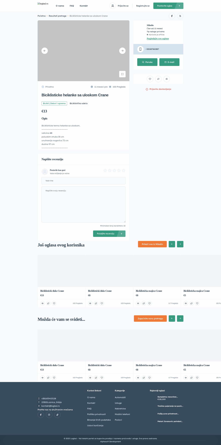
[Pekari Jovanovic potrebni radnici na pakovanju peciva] (153, 421)
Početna (42, 16)
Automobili (120, 397)
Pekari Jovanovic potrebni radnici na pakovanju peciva (170, 421)
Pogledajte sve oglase (158, 38)
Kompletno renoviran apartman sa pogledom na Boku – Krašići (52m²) (169, 397)
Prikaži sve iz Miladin (152, 244)
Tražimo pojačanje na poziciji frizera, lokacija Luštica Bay (170, 406)
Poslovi (118, 420)
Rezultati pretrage (57, 16)
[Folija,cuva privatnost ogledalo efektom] (153, 414)
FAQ (72, 5)
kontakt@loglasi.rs (50, 406)
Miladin (150, 25)
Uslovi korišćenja (95, 425)
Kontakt (84, 5)
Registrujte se (143, 5)
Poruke (148, 62)
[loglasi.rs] (43, 5)
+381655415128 (48, 398)
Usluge (118, 403)
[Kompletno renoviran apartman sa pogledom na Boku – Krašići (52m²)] (153, 398)
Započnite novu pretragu (150, 318)
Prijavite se (123, 5)
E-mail (171, 62)
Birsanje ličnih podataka (99, 420)
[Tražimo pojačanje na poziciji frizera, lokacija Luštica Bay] (153, 406)
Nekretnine (120, 408)
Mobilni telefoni (122, 414)
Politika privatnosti (96, 414)
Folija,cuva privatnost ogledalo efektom (167, 414)
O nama (60, 5)
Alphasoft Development (110, 441)
